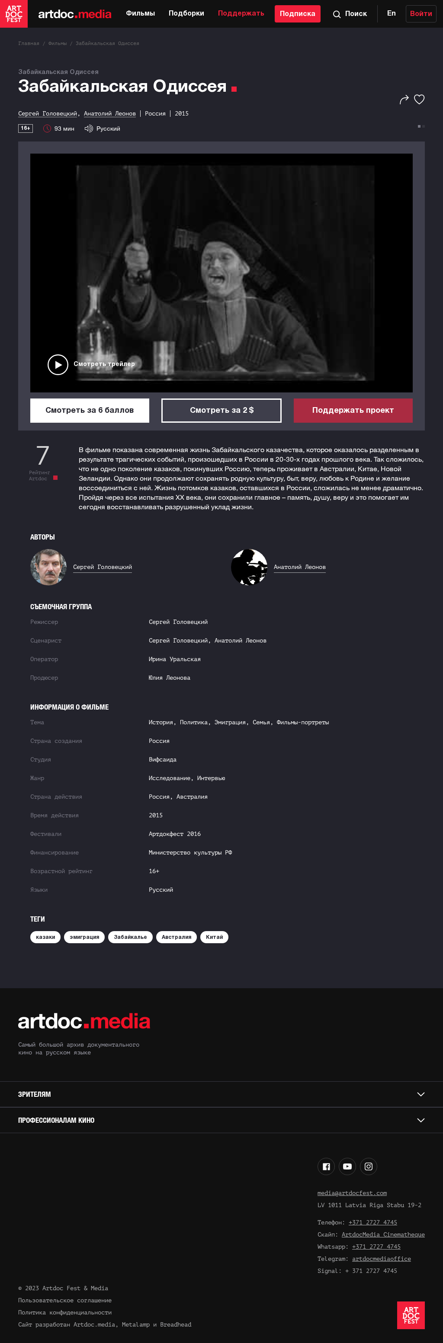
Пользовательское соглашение (65, 1300)
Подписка (297, 14)
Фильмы (140, 14)
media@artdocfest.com (352, 1193)
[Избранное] (419, 99)
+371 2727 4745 (373, 1222)
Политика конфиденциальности (65, 1312)
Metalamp (136, 1324)
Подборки (186, 14)
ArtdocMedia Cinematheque (383, 1234)
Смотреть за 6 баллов (89, 410)
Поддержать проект (353, 410)
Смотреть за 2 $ (222, 410)
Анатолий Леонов (300, 567)
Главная (28, 43)
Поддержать (241, 14)
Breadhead (175, 1324)
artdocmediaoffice (381, 1259)
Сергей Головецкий (102, 567)
